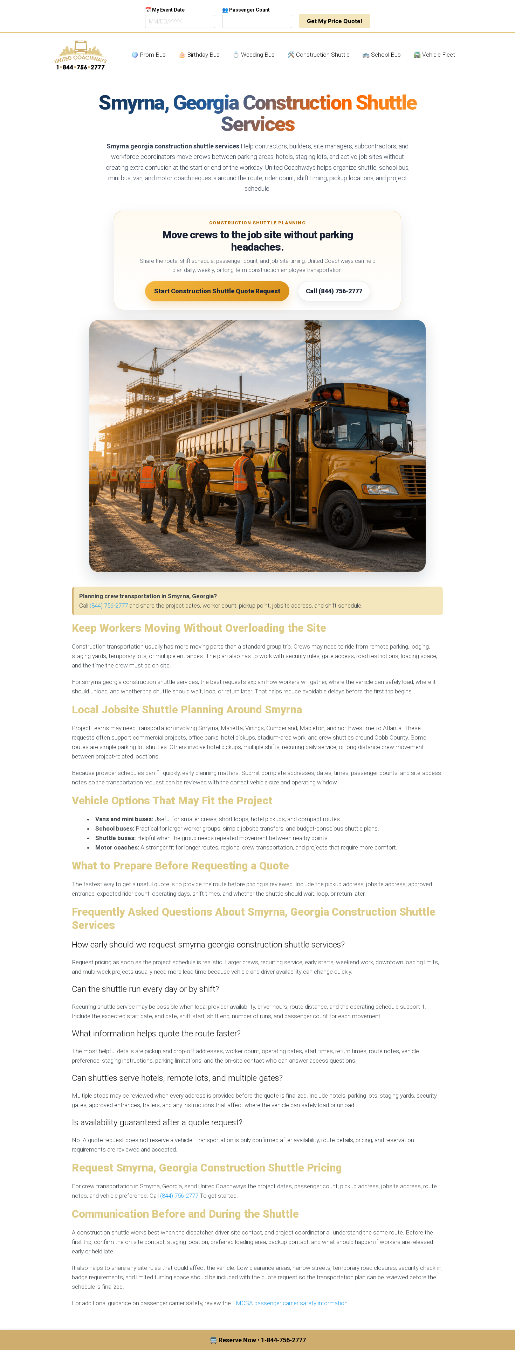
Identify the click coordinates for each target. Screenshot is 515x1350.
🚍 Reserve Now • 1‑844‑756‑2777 (258, 1340)
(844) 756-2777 (109, 605)
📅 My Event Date (165, 10)
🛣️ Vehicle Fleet (434, 54)
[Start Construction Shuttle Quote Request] (257, 446)
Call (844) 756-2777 (334, 291)
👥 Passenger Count (246, 10)
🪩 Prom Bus (148, 54)
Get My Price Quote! (334, 21)
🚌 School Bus (381, 54)
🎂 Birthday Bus (199, 54)
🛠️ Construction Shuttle (318, 54)
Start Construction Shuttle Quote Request (217, 291)
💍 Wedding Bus (253, 54)
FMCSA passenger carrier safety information (290, 1303)
